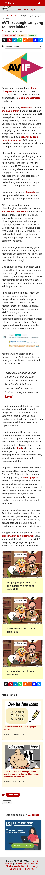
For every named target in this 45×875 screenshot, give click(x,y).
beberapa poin (31, 477)
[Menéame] (30, 40)
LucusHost (33, 814)
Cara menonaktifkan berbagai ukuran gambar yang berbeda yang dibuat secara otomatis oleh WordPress (21, 774)
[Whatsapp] (19, 40)
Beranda (5, 16)
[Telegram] (14, 40)
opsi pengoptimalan (30, 97)
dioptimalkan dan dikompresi (18, 535)
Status (34, 863)
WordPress (15, 16)
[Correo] (4, 40)
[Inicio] (6, 9)
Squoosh (30, 192)
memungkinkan (10, 110)
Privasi (8, 863)
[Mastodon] (35, 40)
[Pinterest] (9, 40)
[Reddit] (25, 40)
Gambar (7, 802)
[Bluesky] (40, 40)
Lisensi (34, 861)
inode (20, 448)
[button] (39, 3)
